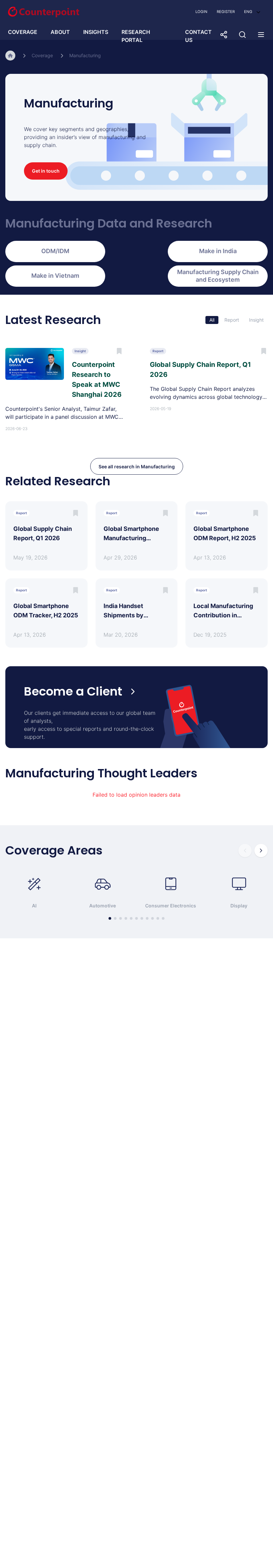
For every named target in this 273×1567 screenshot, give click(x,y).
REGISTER (226, 11)
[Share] (224, 35)
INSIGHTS (95, 32)
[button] (252, 12)
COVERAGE (22, 32)
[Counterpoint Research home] (43, 12)
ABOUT (60, 32)
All (211, 320)
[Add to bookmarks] (76, 513)
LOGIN (201, 11)
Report (231, 320)
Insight (256, 320)
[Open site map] (261, 35)
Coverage (42, 55)
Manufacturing (85, 55)
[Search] (242, 35)
